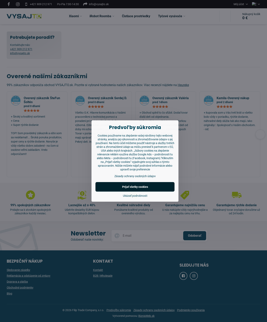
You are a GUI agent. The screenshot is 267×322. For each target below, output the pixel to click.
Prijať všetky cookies (135, 186)
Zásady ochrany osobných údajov (135, 176)
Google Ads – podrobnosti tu (155, 154)
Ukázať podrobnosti (135, 195)
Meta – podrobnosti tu (118, 158)
